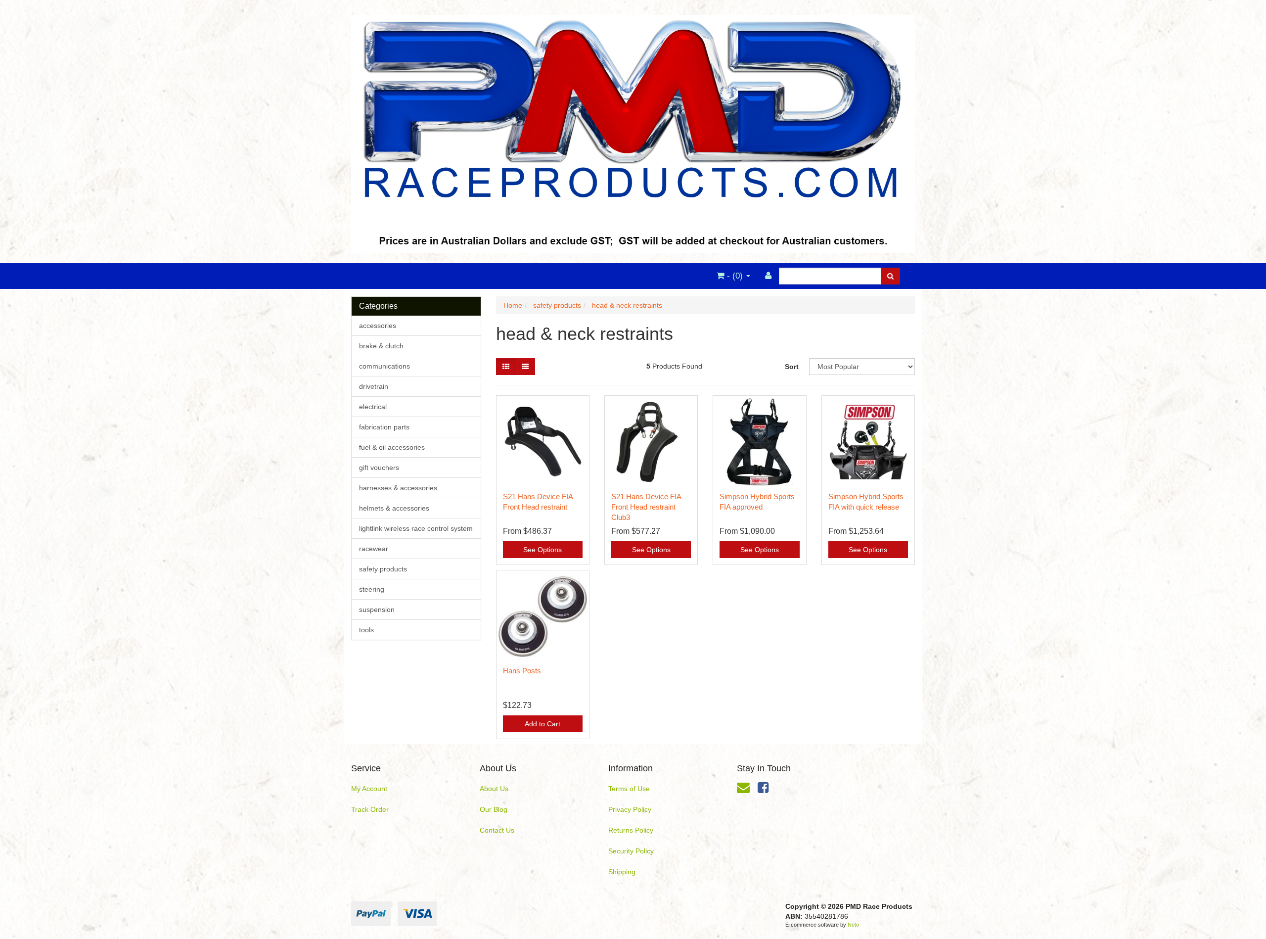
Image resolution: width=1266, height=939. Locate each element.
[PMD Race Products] (633, 131)
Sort (792, 367)
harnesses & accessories (398, 488)
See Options (542, 550)
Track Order (370, 809)
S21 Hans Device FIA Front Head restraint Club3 (646, 506)
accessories (377, 325)
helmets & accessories (394, 508)
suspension (377, 609)
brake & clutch (381, 346)
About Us (494, 789)
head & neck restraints (627, 305)
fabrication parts (384, 427)
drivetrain (373, 386)
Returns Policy (630, 830)
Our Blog (493, 809)
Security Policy (631, 851)
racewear (373, 549)
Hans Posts (522, 670)
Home (512, 305)
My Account (369, 789)
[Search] (890, 276)
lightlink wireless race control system (416, 528)
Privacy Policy (629, 809)
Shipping (621, 872)
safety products (383, 569)
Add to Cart (542, 724)
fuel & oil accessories (392, 447)
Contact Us (497, 830)
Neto (853, 925)
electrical (373, 407)
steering (371, 589)
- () (734, 276)
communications (384, 366)
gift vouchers (379, 467)
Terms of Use (629, 789)
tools (366, 630)
